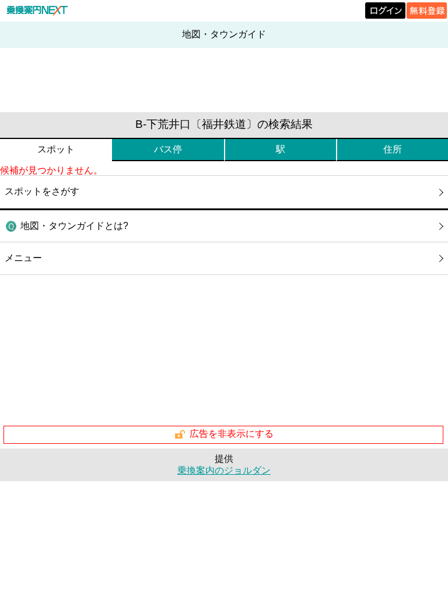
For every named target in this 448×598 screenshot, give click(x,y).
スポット (56, 149)
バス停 (168, 149)
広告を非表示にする (232, 434)
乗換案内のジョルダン (224, 470)
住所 (392, 149)
